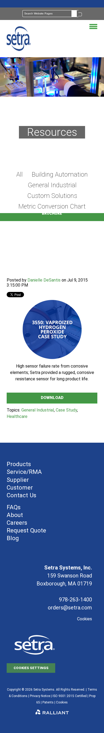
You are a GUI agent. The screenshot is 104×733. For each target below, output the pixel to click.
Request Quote (26, 530)
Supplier (18, 479)
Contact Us (21, 495)
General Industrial (37, 410)
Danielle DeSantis (44, 280)
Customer (20, 487)
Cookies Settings (31, 668)
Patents (48, 702)
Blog (13, 538)
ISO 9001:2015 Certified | (71, 696)
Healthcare (17, 416)
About (15, 514)
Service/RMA (24, 471)
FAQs (14, 507)
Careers (17, 522)
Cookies (84, 618)
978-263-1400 (75, 599)
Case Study (66, 410)
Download (52, 397)
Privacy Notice (40, 696)
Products (19, 464)
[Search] (80, 14)
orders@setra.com (70, 607)
